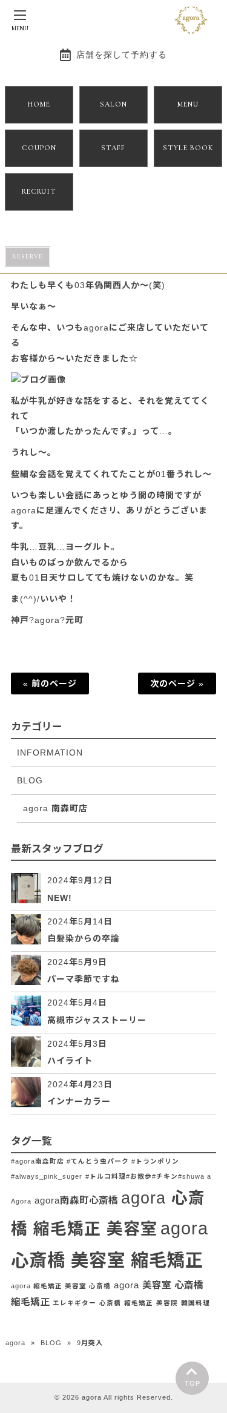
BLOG (30, 780)
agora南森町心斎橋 (76, 1200)
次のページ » (177, 683)
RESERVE (27, 256)
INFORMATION (50, 752)
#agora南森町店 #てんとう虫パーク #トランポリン (95, 1161)
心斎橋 (110, 1302)
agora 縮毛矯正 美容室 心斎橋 (61, 1285)
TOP (192, 1383)
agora (15, 1342)
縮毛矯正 (138, 1302)
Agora (21, 1201)
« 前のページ (50, 683)
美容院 (167, 1302)
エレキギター (74, 1302)
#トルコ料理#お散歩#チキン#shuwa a (148, 1176)
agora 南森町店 (55, 808)
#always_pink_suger (46, 1176)
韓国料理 (195, 1302)
